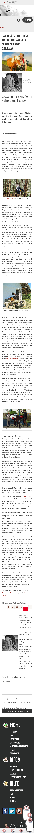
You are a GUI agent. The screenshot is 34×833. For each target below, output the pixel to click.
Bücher (13, 773)
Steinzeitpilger (10, 198)
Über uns (13, 732)
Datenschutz (15, 742)
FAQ (11, 794)
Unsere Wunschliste (18, 777)
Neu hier (13, 766)
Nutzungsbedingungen (19, 746)
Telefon (13, 801)
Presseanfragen (16, 790)
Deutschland (6, 593)
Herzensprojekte (16, 770)
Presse (12, 750)
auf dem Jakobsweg (12, 358)
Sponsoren (14, 753)
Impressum (14, 739)
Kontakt (13, 797)
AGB (11, 735)
